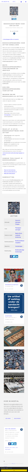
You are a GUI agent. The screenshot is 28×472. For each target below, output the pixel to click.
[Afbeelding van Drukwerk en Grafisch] (14, 276)
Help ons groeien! (10, 428)
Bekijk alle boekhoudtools (9, 173)
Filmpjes (17, 224)
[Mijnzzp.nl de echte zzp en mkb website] (14, 11)
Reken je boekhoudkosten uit (10, 171)
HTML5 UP (13, 463)
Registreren (17, 418)
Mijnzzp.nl (5, 1)
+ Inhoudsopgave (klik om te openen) (11, 39)
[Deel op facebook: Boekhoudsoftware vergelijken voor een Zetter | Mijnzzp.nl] (12, 19)
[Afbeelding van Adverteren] (14, 303)
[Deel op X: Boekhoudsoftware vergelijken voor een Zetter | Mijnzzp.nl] (14, 19)
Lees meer (8, 418)
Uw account (21, 1)
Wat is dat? (10, 468)
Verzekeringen (18, 246)
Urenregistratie (7, 114)
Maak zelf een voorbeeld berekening (18, 235)
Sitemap (5, 466)
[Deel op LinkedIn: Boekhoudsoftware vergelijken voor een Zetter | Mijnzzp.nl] (15, 19)
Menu (26, 1)
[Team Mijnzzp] (14, 33)
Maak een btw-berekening (9, 170)
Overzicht (17, 220)
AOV (14, 1)
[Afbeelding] (14, 336)
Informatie (17, 222)
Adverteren (8, 315)
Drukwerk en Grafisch (11, 284)
